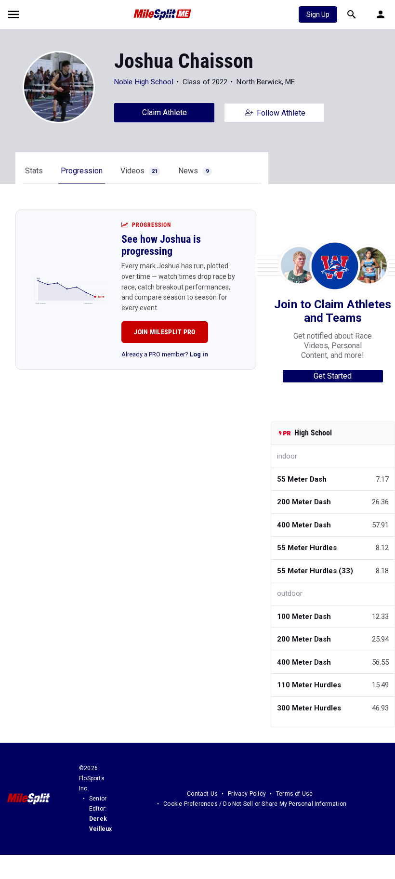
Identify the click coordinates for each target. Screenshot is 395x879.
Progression (82, 170)
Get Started (333, 375)
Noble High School (143, 82)
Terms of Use (294, 793)
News (193, 170)
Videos (139, 170)
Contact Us (202, 793)
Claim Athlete (164, 112)
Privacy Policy (247, 793)
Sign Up (317, 14)
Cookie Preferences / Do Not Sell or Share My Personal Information (254, 803)
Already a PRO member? (164, 354)
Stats (34, 170)
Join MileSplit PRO (164, 332)
